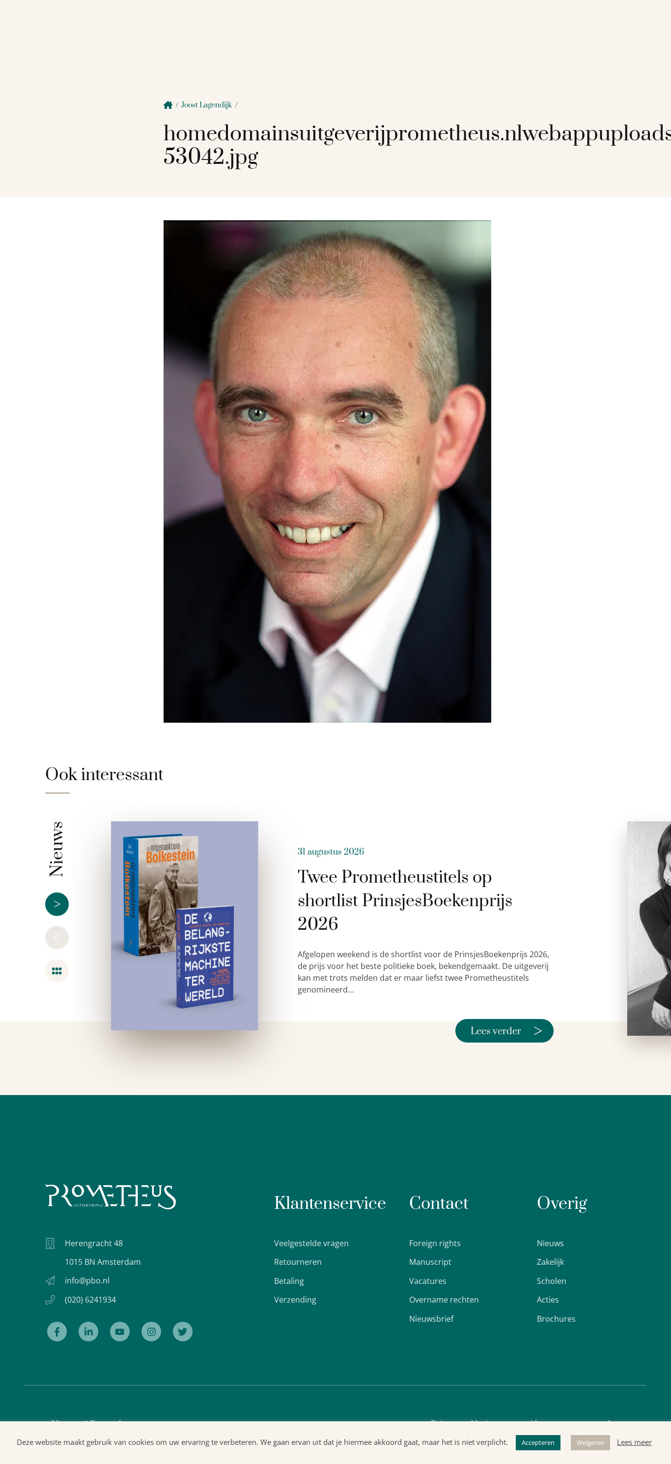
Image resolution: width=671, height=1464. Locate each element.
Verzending (295, 1299)
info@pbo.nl (87, 1280)
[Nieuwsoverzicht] (57, 971)
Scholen (551, 1281)
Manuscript (430, 1261)
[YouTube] (120, 1331)
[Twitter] (183, 1331)
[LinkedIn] (88, 1331)
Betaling (289, 1281)
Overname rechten (444, 1299)
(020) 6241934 (90, 1299)
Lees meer (634, 1442)
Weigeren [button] (590, 1442)
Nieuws (550, 1243)
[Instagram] (151, 1331)
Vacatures (428, 1281)
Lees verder (506, 1031)
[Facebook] (57, 1331)
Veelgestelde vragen (311, 1243)
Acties (548, 1299)
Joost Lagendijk (206, 105)
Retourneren (298, 1261)
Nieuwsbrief (431, 1318)
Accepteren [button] (538, 1442)
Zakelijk (550, 1261)
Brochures (556, 1318)
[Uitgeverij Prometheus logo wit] (110, 1196)
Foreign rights (435, 1243)
